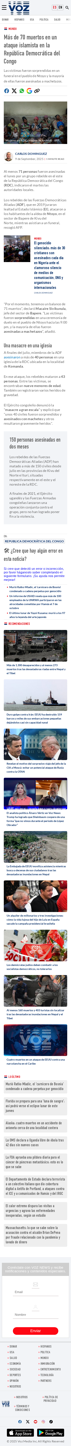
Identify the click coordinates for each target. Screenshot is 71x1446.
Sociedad (15, 1369)
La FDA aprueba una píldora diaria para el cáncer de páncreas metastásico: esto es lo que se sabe (34, 1162)
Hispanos (19, 19)
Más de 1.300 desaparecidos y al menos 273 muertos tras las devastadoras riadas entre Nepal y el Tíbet (36, 669)
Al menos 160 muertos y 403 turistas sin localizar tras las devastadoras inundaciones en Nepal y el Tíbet (35, 1014)
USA (32, 19)
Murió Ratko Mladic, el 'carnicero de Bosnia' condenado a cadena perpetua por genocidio (35, 589)
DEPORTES (15, 1375)
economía (15, 1364)
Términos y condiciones (22, 1408)
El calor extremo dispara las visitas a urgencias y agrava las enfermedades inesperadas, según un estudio (30, 1211)
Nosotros (15, 1386)
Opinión (14, 1381)
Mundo (13, 29)
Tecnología (47, 1375)
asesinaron (12, 357)
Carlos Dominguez (31, 153)
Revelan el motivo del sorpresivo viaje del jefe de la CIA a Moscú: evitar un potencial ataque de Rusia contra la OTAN (36, 767)
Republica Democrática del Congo (34, 541)
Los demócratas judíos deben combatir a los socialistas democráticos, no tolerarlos (32, 966)
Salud (57, 19)
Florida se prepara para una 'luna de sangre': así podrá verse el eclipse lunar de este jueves (35, 1106)
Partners (46, 1381)
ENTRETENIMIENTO (51, 1369)
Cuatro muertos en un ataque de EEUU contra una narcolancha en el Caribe (36, 1061)
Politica (44, 19)
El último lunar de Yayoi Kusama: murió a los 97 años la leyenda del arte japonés (37, 615)
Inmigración (48, 1364)
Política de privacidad (51, 1399)
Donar (5, 19)
